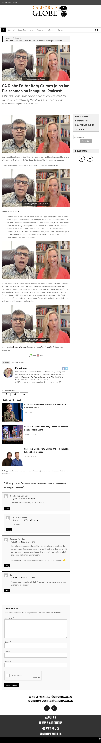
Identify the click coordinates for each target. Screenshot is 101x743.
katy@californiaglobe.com (59, 697)
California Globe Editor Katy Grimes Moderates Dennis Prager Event (46, 428)
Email (7, 651)
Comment (9, 618)
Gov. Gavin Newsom (32, 471)
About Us (50, 717)
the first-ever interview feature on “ (30, 346)
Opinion (61, 30)
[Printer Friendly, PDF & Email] (36, 355)
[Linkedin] (24, 394)
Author (6, 363)
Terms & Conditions (50, 723)
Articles (16, 38)
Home (7, 38)
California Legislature (17, 471)
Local (32, 30)
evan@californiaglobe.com (61, 701)
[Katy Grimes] (8, 372)
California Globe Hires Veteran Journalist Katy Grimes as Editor (45, 406)
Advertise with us (50, 734)
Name (7, 641)
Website (7, 661)
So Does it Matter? (58, 471)
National (40, 30)
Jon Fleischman (45, 471)
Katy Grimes (10, 103)
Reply (7, 508)
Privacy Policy (50, 728)
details (17, 211)
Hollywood (50, 30)
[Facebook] (63, 368)
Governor (11, 30)
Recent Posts (18, 363)
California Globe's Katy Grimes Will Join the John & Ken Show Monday (46, 450)
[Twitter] (66, 368)
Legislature (22, 30)
